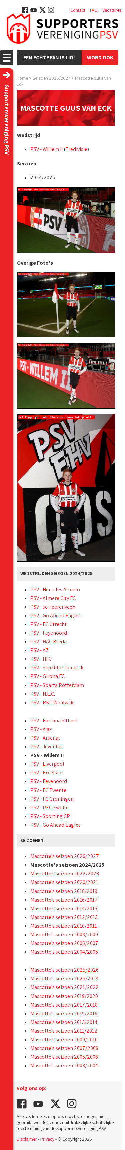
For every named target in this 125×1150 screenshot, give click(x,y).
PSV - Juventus (46, 746)
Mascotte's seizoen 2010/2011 (63, 925)
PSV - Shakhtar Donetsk (56, 667)
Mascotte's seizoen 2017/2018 (64, 1004)
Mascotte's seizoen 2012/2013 (64, 917)
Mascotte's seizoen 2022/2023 (64, 873)
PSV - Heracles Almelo (55, 589)
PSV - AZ (39, 650)
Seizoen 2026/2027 (51, 78)
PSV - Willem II (46, 149)
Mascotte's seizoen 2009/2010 (64, 1039)
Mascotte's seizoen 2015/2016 (63, 1013)
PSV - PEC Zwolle (49, 807)
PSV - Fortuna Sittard (53, 720)
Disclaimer (27, 1139)
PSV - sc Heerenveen (52, 606)
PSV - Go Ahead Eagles (55, 615)
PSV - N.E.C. (42, 693)
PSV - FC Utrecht (48, 624)
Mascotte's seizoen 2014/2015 (63, 908)
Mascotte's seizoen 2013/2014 (63, 1022)
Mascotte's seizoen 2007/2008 (64, 1048)
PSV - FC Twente (48, 790)
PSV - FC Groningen (52, 798)
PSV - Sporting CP (50, 816)
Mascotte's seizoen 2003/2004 (64, 1065)
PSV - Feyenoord (48, 632)
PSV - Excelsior (46, 772)
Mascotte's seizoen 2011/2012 (63, 1030)
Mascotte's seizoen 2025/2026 (64, 969)
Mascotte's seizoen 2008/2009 (64, 934)
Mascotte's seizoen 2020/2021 (64, 882)
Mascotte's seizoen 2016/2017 (64, 899)
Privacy (47, 1139)
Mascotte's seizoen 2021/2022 (64, 987)
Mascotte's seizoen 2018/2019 (63, 891)
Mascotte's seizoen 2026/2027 (64, 856)
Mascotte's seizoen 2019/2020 (64, 996)
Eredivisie (76, 149)
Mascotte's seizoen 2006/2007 (64, 943)
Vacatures (111, 10)
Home (22, 78)
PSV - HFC (41, 658)
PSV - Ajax (41, 729)
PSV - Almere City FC (53, 598)
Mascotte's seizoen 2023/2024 (64, 978)
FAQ (94, 10)
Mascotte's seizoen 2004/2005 (64, 951)
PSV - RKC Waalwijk (51, 702)
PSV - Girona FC (47, 676)
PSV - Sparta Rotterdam (57, 685)
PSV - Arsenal (45, 737)
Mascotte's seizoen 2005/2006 (64, 1056)
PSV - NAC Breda (48, 641)
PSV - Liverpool (47, 763)
